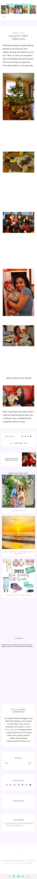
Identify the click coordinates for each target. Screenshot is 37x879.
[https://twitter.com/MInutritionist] (22, 785)
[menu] (4, 17)
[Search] (30, 763)
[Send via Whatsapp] (27, 876)
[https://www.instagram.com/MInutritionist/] (6, 785)
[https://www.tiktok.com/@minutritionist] (18, 785)
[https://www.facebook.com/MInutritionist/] (14, 785)
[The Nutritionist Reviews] (18, 13)
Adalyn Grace (19, 443)
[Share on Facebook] (22, 436)
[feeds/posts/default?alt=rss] (26, 785)
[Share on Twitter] (25, 436)
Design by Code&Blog (25, 863)
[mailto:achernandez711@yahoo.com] (30, 785)
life (25, 443)
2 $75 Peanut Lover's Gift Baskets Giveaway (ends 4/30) (19, 824)
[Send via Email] (30, 436)
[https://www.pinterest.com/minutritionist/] (10, 785)
